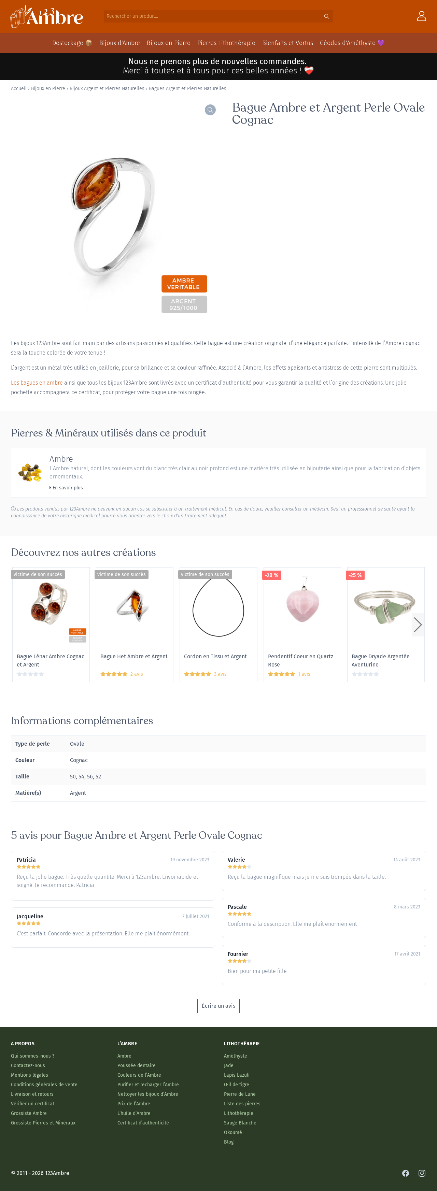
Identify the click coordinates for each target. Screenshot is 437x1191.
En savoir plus (67, 488)
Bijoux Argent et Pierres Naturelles (107, 88)
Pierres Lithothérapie (226, 43)
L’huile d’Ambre (134, 1113)
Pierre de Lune (240, 1094)
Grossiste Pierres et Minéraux (43, 1123)
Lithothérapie (238, 1113)
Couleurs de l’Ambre (139, 1075)
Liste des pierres (242, 1104)
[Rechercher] (326, 16)
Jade (229, 1065)
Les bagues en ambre (37, 382)
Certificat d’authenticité (143, 1123)
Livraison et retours (32, 1094)
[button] (418, 624)
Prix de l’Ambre (133, 1104)
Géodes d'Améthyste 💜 (352, 43)
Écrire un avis (218, 1006)
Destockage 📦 (72, 43)
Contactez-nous (28, 1065)
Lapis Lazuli (237, 1075)
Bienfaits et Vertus (287, 43)
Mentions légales (29, 1075)
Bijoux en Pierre (169, 43)
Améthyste (235, 1056)
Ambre (61, 459)
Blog (229, 1142)
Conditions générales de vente (44, 1085)
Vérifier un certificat (32, 1104)
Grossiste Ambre (29, 1113)
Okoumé (233, 1132)
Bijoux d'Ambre (119, 43)
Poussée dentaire (136, 1065)
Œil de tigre (236, 1085)
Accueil (19, 88)
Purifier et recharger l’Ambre (148, 1085)
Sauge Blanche (240, 1123)
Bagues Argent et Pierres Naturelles (187, 88)
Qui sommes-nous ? (32, 1056)
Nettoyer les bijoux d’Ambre (147, 1094)
